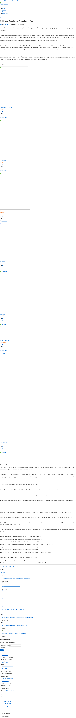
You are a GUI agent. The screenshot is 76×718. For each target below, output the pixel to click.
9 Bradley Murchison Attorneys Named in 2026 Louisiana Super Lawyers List (15, 625)
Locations (2, 0)
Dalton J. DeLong (3, 210)
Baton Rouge (5, 681)
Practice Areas (5, 11)
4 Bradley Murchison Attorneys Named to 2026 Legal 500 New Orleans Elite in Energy (16, 578)
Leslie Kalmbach (3, 314)
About (3, 6)
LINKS (5, 704)
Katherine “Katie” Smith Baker (6, 107)
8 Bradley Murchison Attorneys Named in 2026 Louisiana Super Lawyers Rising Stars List (17, 617)
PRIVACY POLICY (8, 703)
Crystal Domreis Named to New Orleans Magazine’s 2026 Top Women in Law (15, 609)
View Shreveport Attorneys (7, 666)
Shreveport (5, 655)
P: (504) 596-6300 (5, 674)
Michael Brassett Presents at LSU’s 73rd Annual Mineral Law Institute (14, 633)
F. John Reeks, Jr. (3, 442)
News (3, 8)
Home (1, 24)
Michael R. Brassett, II (4, 160)
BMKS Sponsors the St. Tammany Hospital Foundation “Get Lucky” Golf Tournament (16, 601)
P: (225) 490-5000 (5, 687)
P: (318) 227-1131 (5, 662)
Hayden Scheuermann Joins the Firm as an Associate (11, 586)
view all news (2, 572)
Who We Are (6, 0)
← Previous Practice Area (5, 566)
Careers (10, 0)
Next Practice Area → (14, 566)
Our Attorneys (5, 13)
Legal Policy (14, 0)
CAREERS (6, 706)
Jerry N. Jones (2, 261)
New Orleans (5, 668)
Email (1, 647)
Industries (4, 10)
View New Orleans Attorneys (7, 678)
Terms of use (19, 0)
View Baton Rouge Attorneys (7, 690)
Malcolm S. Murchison (4, 340)
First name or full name (4, 645)
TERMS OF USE (7, 701)
